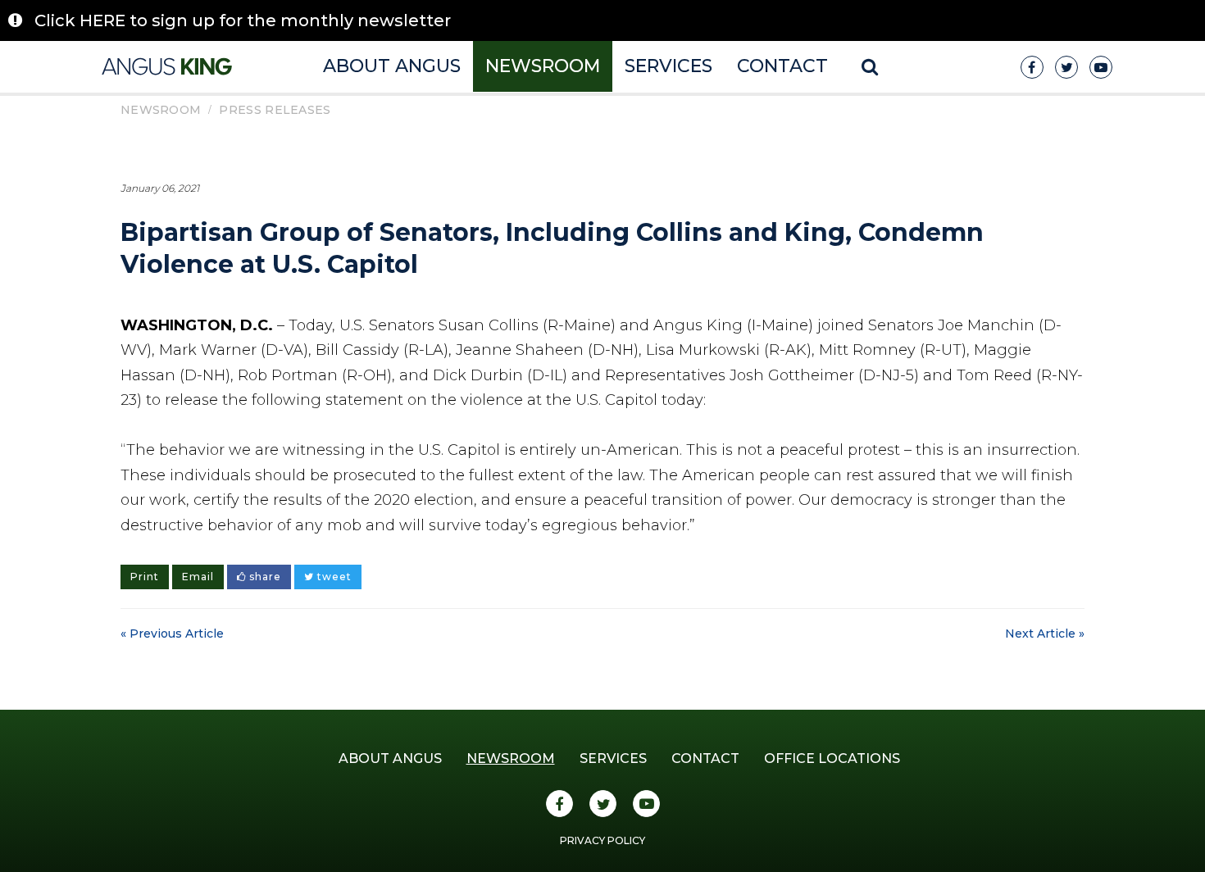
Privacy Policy (602, 840)
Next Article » (1044, 633)
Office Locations (832, 758)
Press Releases (274, 109)
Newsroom (542, 66)
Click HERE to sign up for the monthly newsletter (242, 20)
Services (668, 66)
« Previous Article (172, 633)
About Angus (392, 66)
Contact (782, 66)
